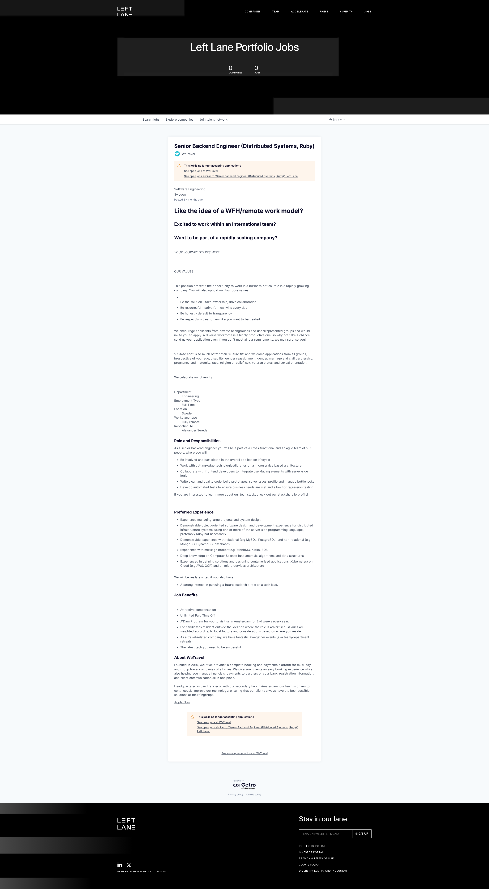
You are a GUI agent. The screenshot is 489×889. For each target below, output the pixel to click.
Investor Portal (311, 852)
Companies (253, 11)
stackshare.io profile (292, 494)
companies (179, 119)
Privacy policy (235, 794)
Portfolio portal (312, 846)
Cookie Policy (309, 864)
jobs (150, 119)
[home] (124, 11)
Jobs (368, 11)
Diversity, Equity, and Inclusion (323, 871)
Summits (346, 11)
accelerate (299, 11)
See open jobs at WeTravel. (201, 170)
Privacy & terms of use (316, 858)
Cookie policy (253, 794)
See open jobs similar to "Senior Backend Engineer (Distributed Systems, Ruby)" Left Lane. (241, 176)
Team (276, 11)
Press (324, 11)
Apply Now (182, 702)
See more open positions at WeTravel (245, 753)
